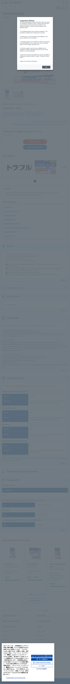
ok (46, 67)
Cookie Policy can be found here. (16, 677)
